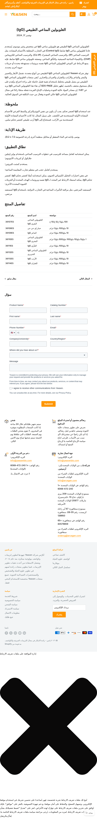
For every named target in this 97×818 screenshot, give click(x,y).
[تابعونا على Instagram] (15, 633)
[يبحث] (72, 14)
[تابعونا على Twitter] (11, 633)
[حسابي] (89, 14)
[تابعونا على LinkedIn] (24, 633)
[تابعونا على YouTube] (20, 633)
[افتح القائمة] (6, 14)
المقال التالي (84, 278)
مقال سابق (11, 278)
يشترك (59, 614)
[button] (83, 14)
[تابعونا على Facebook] (6, 633)
